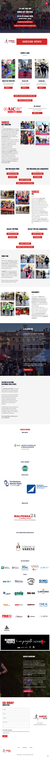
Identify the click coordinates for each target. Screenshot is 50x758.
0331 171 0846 (40, 723)
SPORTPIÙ (3, 407)
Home (19, 747)
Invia (5, 736)
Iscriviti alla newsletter (7, 730)
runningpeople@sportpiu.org (39, 724)
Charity (30, 747)
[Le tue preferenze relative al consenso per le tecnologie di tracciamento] (48, 756)
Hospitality (24, 747)
